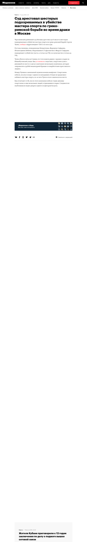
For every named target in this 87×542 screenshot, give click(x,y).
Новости (21, 3)
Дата (49, 3)
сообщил (23, 44)
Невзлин (63, 8)
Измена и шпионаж (8, 8)
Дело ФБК (35, 8)
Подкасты (56, 3)
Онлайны (36, 3)
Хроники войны (44, 8)
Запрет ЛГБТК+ (55, 8)
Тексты (43, 3)
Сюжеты (28, 3)
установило (40, 61)
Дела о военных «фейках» (22, 8)
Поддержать (73, 3)
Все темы (73, 8)
